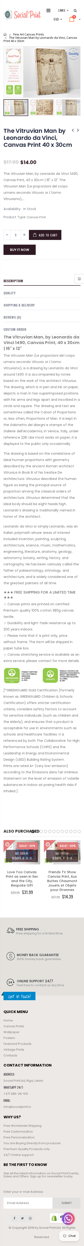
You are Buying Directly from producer (32, 1143)
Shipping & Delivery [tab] (19, 305)
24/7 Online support (19, 1155)
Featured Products (18, 1044)
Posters (9, 1038)
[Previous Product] (72, 130)
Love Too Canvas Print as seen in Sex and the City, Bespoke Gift (22, 879)
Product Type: (15, 217)
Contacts (10, 1055)
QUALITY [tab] (9, 292)
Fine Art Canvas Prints (28, 34)
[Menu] (48, 10)
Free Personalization (19, 1137)
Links (61, 10)
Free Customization (18, 1131)
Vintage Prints (14, 1049)
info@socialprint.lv (17, 1107)
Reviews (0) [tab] (12, 317)
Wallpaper (12, 1032)
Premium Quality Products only (27, 1149)
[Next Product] (77, 130)
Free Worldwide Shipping (23, 1125)
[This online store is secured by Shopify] (61, 1218)
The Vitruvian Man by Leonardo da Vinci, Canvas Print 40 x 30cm (38, 138)
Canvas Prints (14, 1026)
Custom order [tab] (15, 329)
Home (5, 34)
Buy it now (19, 249)
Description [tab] (13, 280)
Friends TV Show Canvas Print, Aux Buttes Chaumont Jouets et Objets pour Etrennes (62, 881)
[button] (33, 831)
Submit (67, 1203)
